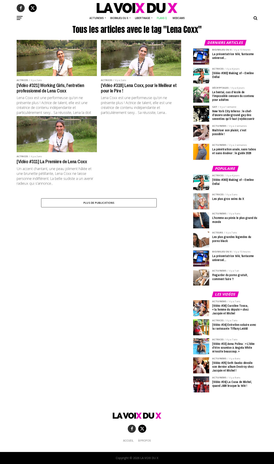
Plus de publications (98, 203)
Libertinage (142, 18)
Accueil (128, 440)
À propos (144, 440)
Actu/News (96, 18)
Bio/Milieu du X (119, 18)
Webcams (179, 18)
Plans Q (162, 18)
